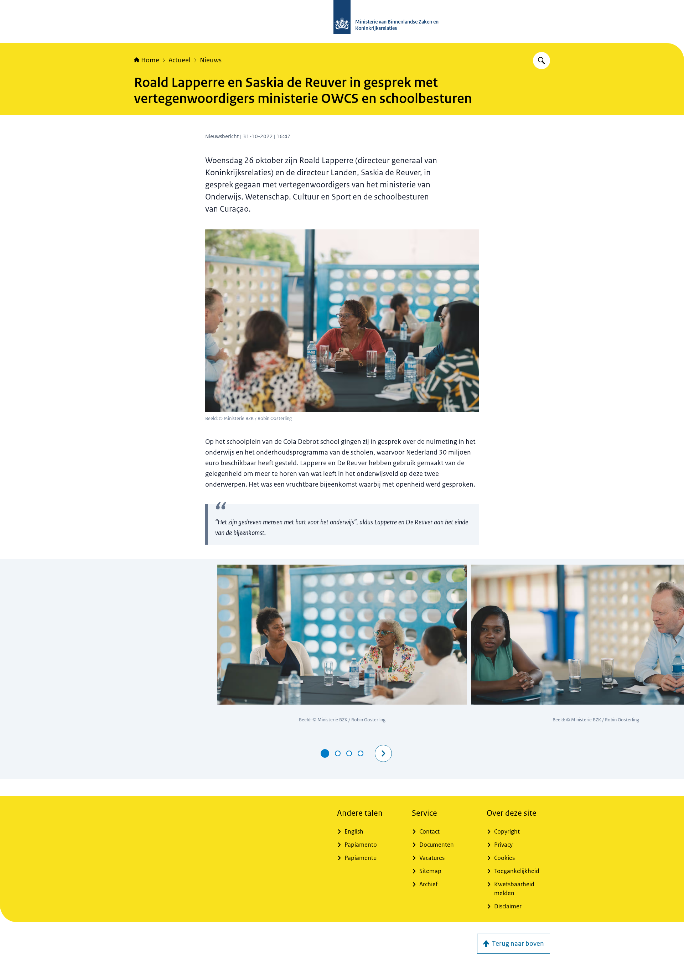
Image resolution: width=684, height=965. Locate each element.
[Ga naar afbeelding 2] (338, 753)
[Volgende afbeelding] (383, 753)
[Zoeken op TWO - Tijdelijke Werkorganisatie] (541, 60)
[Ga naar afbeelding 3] (349, 753)
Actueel (180, 60)
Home (150, 60)
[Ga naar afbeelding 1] (325, 753)
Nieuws (211, 60)
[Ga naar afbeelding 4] (360, 753)
